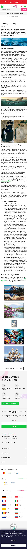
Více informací (20, 477)
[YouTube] (8, 442)
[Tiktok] (14, 442)
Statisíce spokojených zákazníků (14, 13)
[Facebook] (3, 442)
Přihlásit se (13, 426)
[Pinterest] (11, 442)
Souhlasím (13, 545)
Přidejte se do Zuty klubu (9, 403)
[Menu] (2, 6)
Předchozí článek (9, 367)
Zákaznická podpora (10, 436)
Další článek (19, 367)
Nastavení (13, 540)
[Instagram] (5, 442)
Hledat (23, 9)
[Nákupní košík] (24, 6)
